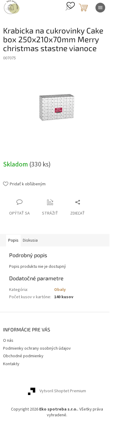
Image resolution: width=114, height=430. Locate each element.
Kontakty (11, 364)
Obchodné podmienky (23, 356)
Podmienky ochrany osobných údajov (37, 348)
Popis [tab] (13, 240)
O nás (8, 340)
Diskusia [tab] (30, 240)
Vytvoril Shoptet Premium (63, 391)
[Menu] (100, 8)
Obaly (60, 290)
